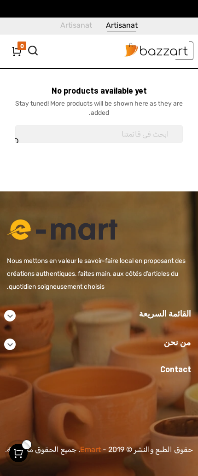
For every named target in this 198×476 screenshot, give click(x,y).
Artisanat (122, 25)
